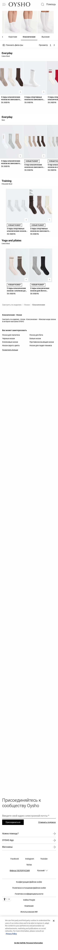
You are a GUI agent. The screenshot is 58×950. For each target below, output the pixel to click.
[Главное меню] (4, 4)
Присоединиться (13, 822)
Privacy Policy (11, 934)
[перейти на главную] (19, 4)
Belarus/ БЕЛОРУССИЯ (20, 871)
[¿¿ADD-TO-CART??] (20, 92)
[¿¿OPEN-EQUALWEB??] (6, 899)
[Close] (54, 921)
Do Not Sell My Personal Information (28, 943)
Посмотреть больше (10, 350)
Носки (27, 305)
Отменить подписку (47, 822)
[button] (9, 899)
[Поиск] (42, 4)
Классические (38, 305)
